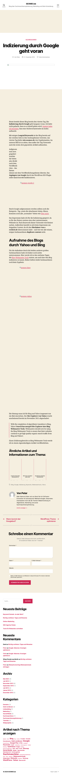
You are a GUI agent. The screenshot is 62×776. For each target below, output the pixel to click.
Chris (5, 653)
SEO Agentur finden (9, 625)
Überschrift (22, 760)
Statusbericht (7, 752)
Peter (18, 57)
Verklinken (11, 756)
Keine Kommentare (44, 57)
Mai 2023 (6, 679)
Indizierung (22, 484)
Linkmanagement (23, 745)
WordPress (7, 760)
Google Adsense (6, 743)
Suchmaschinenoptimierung (12, 718)
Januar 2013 (7, 690)
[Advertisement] (31, 21)
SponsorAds (21, 750)
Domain (28, 739)
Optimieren (12, 747)
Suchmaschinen (31, 39)
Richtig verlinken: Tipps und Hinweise (15, 618)
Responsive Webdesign (7, 748)
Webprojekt (6, 758)
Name (11, 560)
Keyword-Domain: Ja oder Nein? (13, 614)
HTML (21, 743)
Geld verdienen (8, 707)
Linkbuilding (7, 709)
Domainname (7, 741)
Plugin (18, 746)
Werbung (25, 758)
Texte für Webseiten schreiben (13, 628)
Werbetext (20, 758)
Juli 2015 (6, 681)
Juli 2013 (6, 688)
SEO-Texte (19, 748)
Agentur (4, 738)
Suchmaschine (11, 754)
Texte (4, 756)
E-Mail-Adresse (36, 560)
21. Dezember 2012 (29, 57)
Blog (15, 738)
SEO (14, 748)
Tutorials (6, 720)
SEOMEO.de (31, 4)
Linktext (29, 745)
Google (16, 484)
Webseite (14, 758)
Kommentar (12, 545)
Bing (12, 484)
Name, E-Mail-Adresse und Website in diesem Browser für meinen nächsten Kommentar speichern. (30, 576)
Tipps (7, 756)
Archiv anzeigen (22, 508)
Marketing (6, 711)
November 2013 (8, 683)
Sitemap (26, 748)
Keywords (29, 484)
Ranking (22, 746)
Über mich (45, 214)
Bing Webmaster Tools (20, 258)
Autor (8, 738)
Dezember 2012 (8, 692)
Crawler (22, 739)
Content (18, 738)
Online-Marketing (8, 621)
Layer (12, 745)
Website (11, 568)
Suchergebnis (16, 752)
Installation (25, 743)
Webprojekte (7, 723)
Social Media (7, 713)
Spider (15, 750)
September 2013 (8, 686)
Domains (6, 704)
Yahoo (44, 484)
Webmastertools (36, 484)
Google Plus (14, 743)
